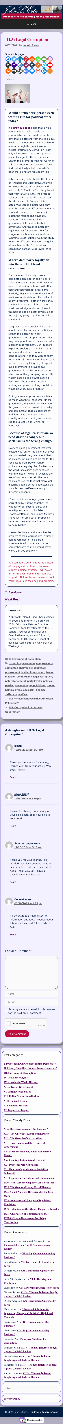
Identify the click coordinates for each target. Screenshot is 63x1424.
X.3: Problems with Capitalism (21, 1164)
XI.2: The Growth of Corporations (23, 1138)
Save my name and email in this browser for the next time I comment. (31, 1011)
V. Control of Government (18, 1087)
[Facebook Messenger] (32, 71)
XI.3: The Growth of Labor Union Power (26, 1133)
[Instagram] (50, 59)
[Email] (44, 59)
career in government (22, 663)
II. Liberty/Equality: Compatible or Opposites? (30, 1068)
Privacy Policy (12, 1398)
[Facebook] (8, 59)
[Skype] (44, 65)
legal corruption (42, 676)
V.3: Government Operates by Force (39, 1288)
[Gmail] (38, 71)
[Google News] (26, 71)
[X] (8, 65)
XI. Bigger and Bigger (16, 1110)
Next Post (12, 599)
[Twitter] (14, 59)
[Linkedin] (20, 59)
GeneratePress (49, 1412)
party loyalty (34, 681)
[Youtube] (50, 65)
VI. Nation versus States (17, 1091)
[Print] (8, 71)
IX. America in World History (21, 1082)
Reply (13, 777)
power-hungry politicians (30, 685)
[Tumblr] (32, 65)
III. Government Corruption (25, 658)
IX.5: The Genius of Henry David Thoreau (27, 1187)
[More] (50, 71)
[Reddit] (32, 59)
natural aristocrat (15, 681)
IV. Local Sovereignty (16, 1077)
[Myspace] (14, 71)
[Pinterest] (26, 59)
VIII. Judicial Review (16, 1101)
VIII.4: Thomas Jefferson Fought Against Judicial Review (27, 1245)
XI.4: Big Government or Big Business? (26, 1129)
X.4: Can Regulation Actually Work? (24, 1160)
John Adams (24, 676)
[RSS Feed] (38, 65)
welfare (23, 694)
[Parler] (26, 65)
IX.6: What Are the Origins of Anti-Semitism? (30, 1182)
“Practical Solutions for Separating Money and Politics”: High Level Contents (28, 1313)
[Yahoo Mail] (14, 65)
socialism (28, 689)
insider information (32, 672)
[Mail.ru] (20, 65)
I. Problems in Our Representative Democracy (30, 1063)
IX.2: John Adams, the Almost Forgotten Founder (31, 1209)
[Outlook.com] (44, 71)
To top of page (13, 592)
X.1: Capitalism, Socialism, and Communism (29, 1178)
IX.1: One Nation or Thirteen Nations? (25, 1214)
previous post (21, 127)
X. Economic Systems (16, 1105)
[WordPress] (20, 71)
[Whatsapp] (38, 59)
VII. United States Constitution (21, 1096)
